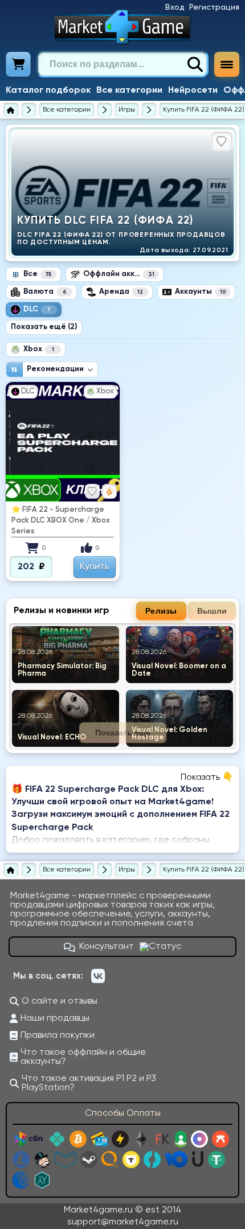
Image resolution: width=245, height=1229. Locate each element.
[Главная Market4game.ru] (123, 27)
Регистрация (214, 7)
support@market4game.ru (122, 1222)
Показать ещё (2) (44, 327)
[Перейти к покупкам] (18, 64)
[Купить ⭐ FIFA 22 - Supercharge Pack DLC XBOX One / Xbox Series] (63, 442)
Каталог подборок (48, 90)
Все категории (129, 90)
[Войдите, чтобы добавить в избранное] (221, 141)
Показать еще (122, 732)
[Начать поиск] (195, 64)
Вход (175, 7)
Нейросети (193, 90)
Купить (94, 567)
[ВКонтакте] (98, 976)
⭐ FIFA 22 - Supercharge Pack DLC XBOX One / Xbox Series (60, 520)
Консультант (106, 946)
